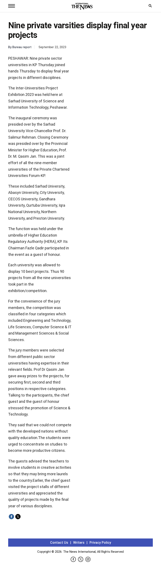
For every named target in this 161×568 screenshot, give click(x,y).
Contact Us (59, 543)
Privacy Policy (100, 543)
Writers (78, 543)
